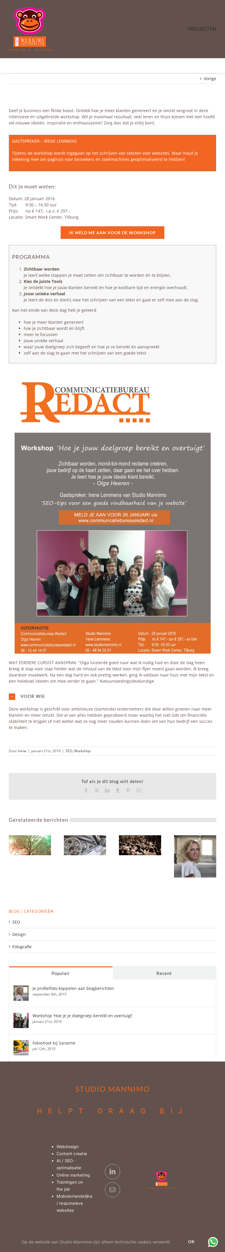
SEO (69, 750)
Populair (61, 973)
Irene (22, 750)
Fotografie (22, 946)
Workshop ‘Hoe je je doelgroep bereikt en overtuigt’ (82, 1015)
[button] (112, 696)
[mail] (112, 1189)
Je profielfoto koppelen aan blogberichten (73, 988)
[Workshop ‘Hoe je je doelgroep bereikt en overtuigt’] (21, 1016)
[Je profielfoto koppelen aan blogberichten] (21, 988)
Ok (191, 1241)
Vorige (210, 78)
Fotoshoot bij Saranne (54, 1043)
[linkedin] (112, 1171)
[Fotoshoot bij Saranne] (21, 1043)
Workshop (82, 750)
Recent (164, 973)
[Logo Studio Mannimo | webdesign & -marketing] (31, 8)
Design (19, 934)
